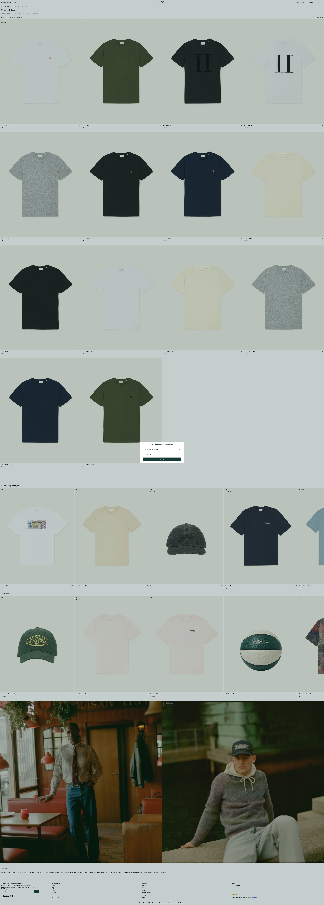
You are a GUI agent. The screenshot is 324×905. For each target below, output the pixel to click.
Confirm (162, 459)
